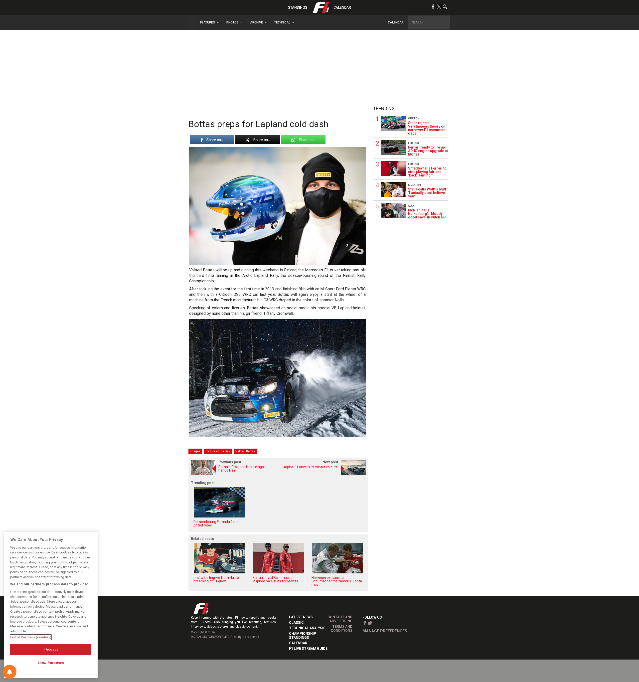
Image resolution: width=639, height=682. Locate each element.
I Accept (51, 649)
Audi (411, 205)
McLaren (414, 184)
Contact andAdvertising (339, 619)
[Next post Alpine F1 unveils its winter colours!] (323, 474)
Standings (297, 7)
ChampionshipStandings (302, 636)
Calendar (342, 7)
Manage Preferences (384, 631)
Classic (296, 623)
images (195, 451)
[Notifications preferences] (9, 672)
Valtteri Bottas (245, 451)
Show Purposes (50, 663)
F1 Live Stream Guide (308, 649)
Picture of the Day (218, 451)
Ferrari (413, 143)
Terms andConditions (341, 629)
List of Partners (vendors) (30, 637)
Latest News (301, 617)
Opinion (414, 118)
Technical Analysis (307, 628)
